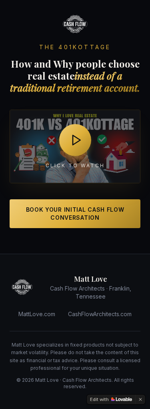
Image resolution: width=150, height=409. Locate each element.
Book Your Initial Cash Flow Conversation (75, 213)
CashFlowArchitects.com (100, 314)
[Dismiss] (140, 399)
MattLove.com (36, 314)
